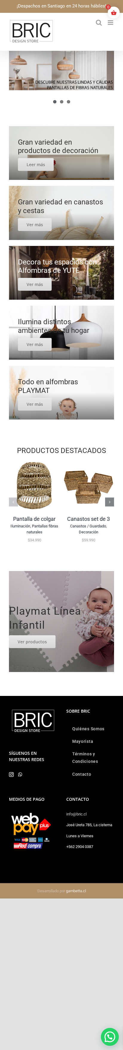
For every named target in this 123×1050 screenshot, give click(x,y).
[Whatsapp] (20, 774)
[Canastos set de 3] (88, 463)
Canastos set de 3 (88, 519)
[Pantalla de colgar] (34, 463)
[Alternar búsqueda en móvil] (99, 22)
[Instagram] (11, 774)
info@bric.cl (76, 814)
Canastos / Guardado (88, 526)
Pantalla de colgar (34, 519)
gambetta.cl (76, 891)
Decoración (88, 532)
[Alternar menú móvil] (111, 22)
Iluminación (20, 526)
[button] (13, 502)
